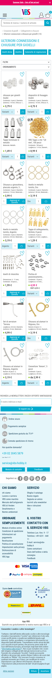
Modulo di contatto (13, 469)
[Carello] (48, 15)
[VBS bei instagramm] (26, 478)
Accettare (45, 671)
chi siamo (6, 493)
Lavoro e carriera (9, 496)
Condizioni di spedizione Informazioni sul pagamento (12, 534)
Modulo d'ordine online (12, 528)
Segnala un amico (34, 499)
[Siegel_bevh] (12, 594)
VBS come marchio (10, 499)
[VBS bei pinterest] (32, 478)
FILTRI (5, 62)
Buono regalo (33, 496)
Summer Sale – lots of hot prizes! (26, 2)
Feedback (38, 469)
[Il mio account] (41, 15)
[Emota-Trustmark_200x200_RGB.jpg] (42, 592)
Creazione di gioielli (11, 31)
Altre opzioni (8, 671)
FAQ (29, 509)
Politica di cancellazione (12, 544)
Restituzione (7, 540)
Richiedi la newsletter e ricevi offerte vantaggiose (26, 396)
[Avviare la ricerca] (47, 23)
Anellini (18, 52)
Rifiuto (34, 671)
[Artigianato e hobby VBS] (26, 11)
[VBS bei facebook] (20, 478)
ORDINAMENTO (9, 67)
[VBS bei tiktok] (43, 478)
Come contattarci (34, 548)
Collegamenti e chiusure (30, 31)
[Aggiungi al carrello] (22, 112)
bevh (10, 588)
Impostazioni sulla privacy (13, 547)
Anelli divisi (7, 52)
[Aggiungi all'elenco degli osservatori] (22, 74)
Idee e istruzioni (34, 505)
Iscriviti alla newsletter (37, 502)
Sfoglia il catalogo (35, 493)
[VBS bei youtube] (37, 478)
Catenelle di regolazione (35, 52)
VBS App (5, 556)
